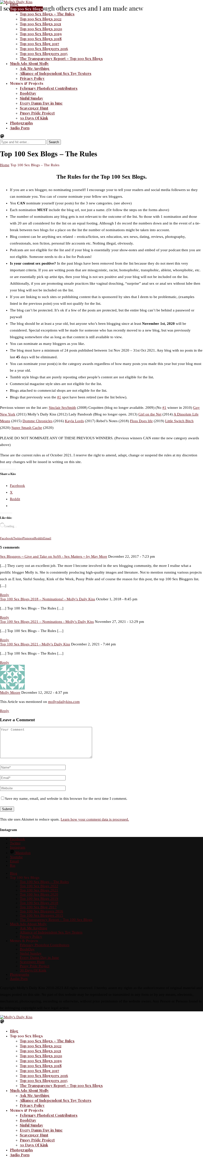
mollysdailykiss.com (64, 702)
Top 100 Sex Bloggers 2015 (44, 53)
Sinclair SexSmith (62, 408)
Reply (4, 595)
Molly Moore (10, 692)
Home (4, 165)
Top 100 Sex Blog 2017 (39, 43)
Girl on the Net (149, 414)
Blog (14, 3)
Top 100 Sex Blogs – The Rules (47, 13)
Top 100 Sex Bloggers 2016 (44, 48)
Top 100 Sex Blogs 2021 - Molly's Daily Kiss (35, 644)
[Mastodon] (2, 137)
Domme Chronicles (37, 421)
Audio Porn (19, 127)
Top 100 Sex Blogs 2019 (41, 33)
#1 (59, 397)
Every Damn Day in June (41, 103)
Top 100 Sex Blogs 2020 (41, 28)
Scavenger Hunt (34, 108)
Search (54, 142)
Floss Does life (141, 421)
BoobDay (28, 93)
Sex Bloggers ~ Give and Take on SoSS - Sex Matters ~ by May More (53, 556)
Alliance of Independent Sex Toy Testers (55, 73)
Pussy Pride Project (37, 113)
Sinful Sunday (31, 98)
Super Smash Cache (26, 428)
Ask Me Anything (35, 68)
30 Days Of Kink (34, 117)
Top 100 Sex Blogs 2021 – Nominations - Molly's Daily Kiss (47, 622)
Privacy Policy (32, 78)
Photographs (21, 122)
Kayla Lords (74, 421)
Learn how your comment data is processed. (95, 819)
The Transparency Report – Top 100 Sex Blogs (61, 58)
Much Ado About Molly (29, 63)
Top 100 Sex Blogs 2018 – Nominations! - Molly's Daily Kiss (47, 599)
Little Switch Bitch (179, 421)
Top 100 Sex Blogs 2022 (40, 18)
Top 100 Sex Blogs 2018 (41, 38)
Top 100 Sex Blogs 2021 (40, 23)
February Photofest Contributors (48, 88)
